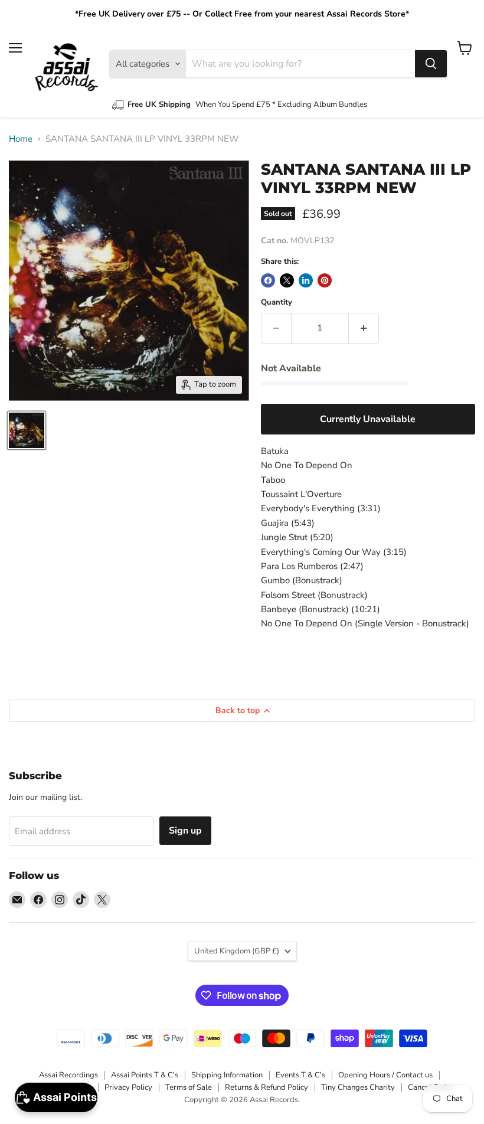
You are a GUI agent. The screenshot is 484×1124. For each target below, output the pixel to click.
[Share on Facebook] (268, 280)
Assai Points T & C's (144, 1075)
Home (20, 139)
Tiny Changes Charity (358, 1087)
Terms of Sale (188, 1087)
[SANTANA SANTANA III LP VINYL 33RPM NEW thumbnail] (26, 430)
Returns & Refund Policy (266, 1087)
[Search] (431, 63)
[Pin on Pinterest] (325, 280)
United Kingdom (236, 951)
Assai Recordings (68, 1075)
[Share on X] (287, 280)
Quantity (276, 302)
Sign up (185, 830)
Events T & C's (300, 1075)
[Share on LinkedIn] (306, 280)
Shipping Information (227, 1075)
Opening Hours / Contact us (385, 1075)
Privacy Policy (128, 1087)
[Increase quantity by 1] (364, 328)
